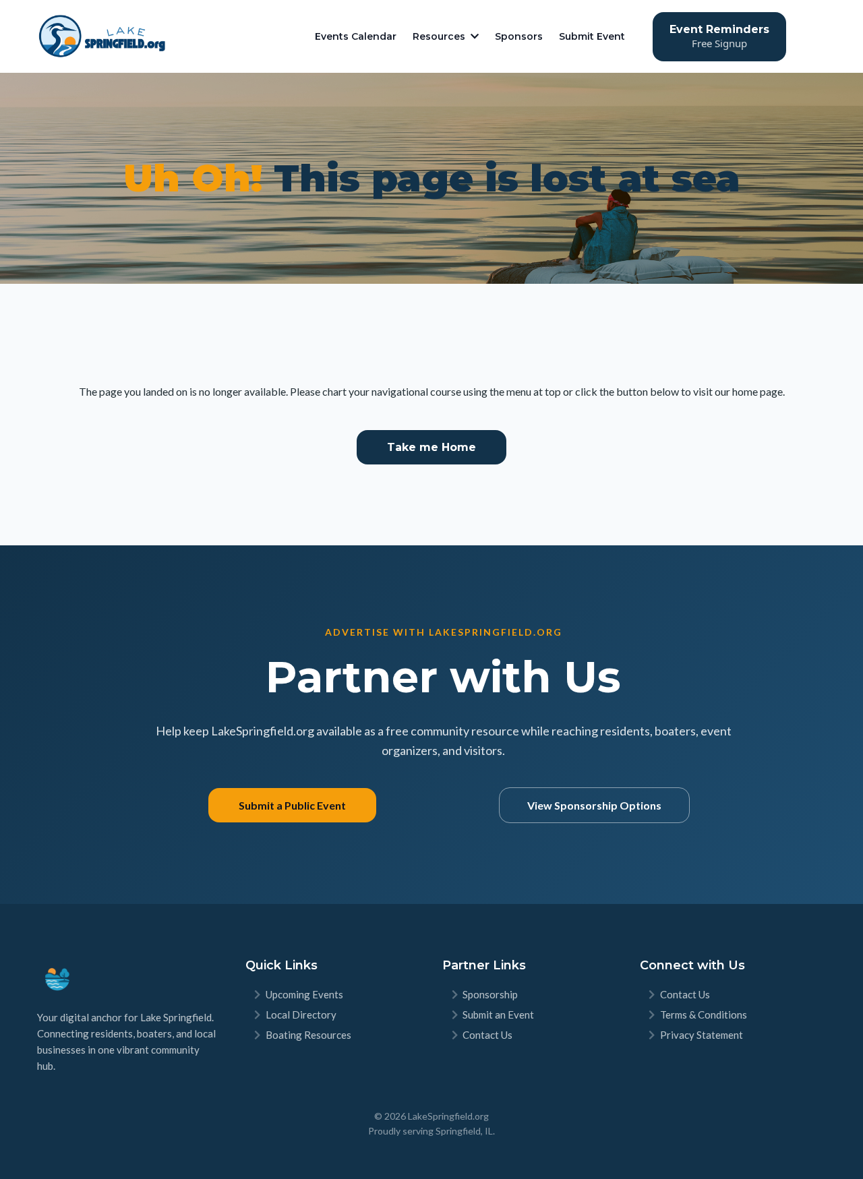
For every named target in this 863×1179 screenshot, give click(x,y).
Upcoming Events (304, 994)
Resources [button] (440, 36)
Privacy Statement (701, 1035)
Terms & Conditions (703, 1014)
